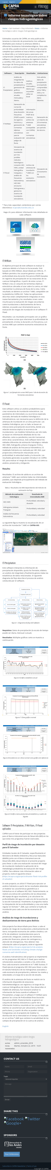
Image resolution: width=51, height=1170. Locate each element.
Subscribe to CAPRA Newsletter (13, 1166)
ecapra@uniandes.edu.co (23, 207)
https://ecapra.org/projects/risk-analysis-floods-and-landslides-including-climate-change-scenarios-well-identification (22, 949)
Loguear (5, 2)
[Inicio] (11, 7)
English (5, 1026)
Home (4, 28)
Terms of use (31, 1166)
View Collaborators (12, 1154)
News (37, 28)
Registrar (12, 2)
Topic (6, 1076)
